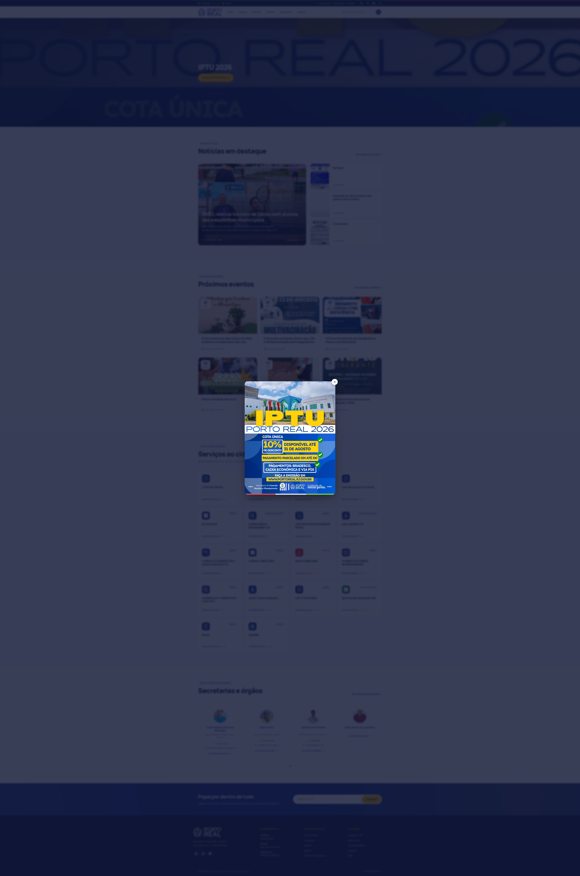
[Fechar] (335, 382)
